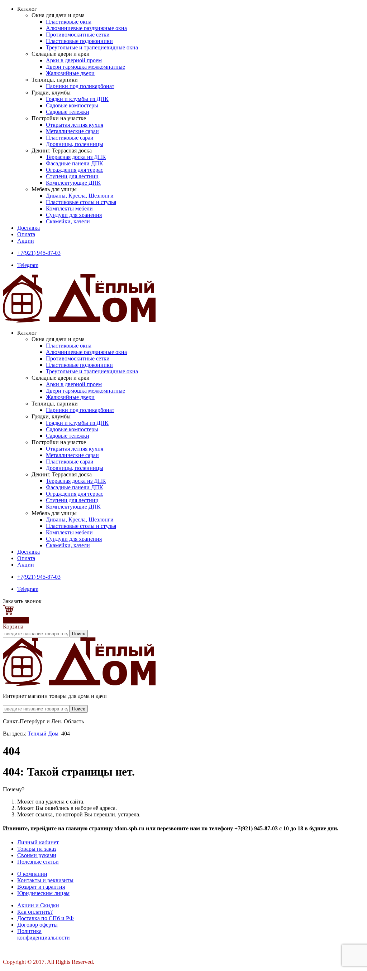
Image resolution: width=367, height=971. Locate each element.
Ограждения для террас (74, 170)
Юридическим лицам (43, 893)
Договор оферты (37, 925)
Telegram (27, 265)
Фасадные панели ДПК (74, 163)
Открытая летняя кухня (74, 125)
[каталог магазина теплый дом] (79, 684)
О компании (32, 874)
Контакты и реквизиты (45, 880)
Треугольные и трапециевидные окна (92, 47)
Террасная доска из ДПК (76, 157)
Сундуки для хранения (74, 215)
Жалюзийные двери (70, 73)
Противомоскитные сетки (78, 34)
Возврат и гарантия (41, 887)
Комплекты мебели (69, 208)
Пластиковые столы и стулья (81, 202)
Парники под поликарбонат (80, 86)
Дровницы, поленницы (74, 144)
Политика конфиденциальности (43, 934)
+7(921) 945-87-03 (39, 253)
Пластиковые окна (68, 22)
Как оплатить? (35, 912)
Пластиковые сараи (70, 138)
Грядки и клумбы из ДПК (77, 99)
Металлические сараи (72, 131)
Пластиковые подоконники (79, 41)
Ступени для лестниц (72, 176)
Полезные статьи (38, 862)
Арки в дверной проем (74, 60)
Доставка (28, 228)
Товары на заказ (36, 849)
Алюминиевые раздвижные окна (86, 28)
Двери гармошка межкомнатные (85, 67)
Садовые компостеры (72, 105)
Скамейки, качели (68, 221)
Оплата (26, 234)
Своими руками (36, 855)
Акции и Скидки (38, 905)
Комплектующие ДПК (73, 183)
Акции (25, 241)
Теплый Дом (43, 733)
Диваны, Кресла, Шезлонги (80, 196)
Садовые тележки (67, 112)
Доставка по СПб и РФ (45, 918)
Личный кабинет (38, 842)
